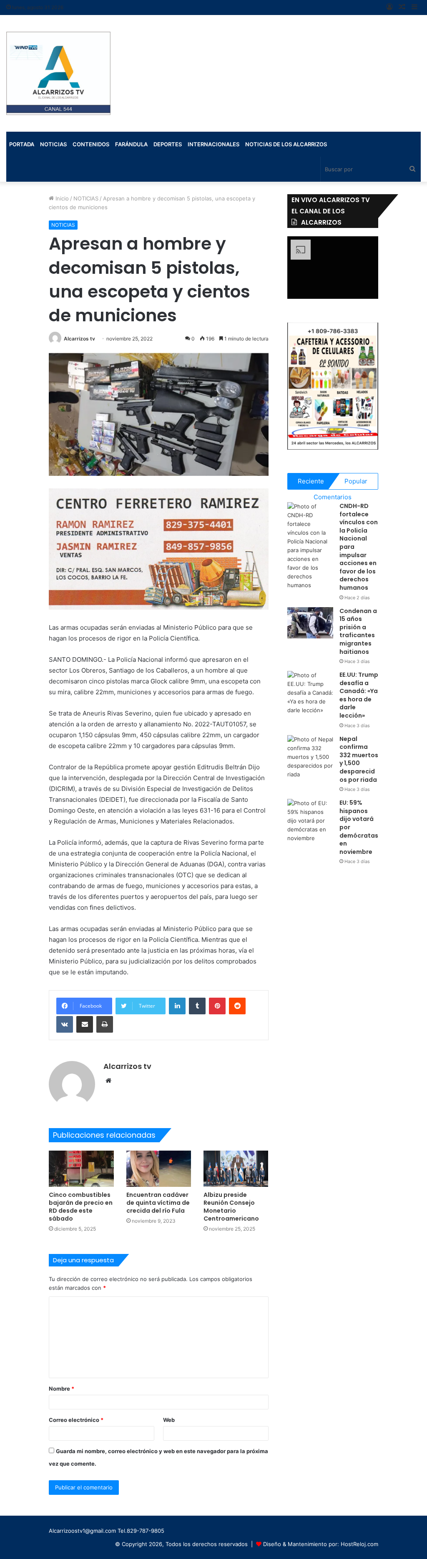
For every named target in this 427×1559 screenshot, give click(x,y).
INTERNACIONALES (213, 144)
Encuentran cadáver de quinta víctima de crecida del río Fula (158, 1203)
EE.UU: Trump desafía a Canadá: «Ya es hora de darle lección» (358, 695)
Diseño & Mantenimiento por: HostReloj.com (320, 1544)
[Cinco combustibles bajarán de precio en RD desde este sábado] (81, 1169)
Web (169, 1419)
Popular (355, 481)
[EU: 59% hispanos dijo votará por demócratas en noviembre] (310, 821)
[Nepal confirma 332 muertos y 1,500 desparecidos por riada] (310, 757)
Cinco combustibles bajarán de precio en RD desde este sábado (81, 1207)
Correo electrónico (76, 1419)
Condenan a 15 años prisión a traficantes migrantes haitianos (358, 631)
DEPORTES (167, 144)
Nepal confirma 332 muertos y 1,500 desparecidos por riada (358, 759)
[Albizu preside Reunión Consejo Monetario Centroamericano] (235, 1169)
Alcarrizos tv (79, 338)
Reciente (311, 481)
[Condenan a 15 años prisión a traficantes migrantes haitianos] (310, 622)
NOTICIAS (85, 198)
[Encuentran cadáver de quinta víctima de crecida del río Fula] (158, 1169)
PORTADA (21, 144)
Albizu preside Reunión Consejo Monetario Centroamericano (231, 1207)
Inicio (61, 198)
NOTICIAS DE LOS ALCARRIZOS (286, 144)
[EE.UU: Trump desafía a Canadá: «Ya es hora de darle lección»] (310, 693)
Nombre (61, 1388)
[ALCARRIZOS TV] (58, 73)
